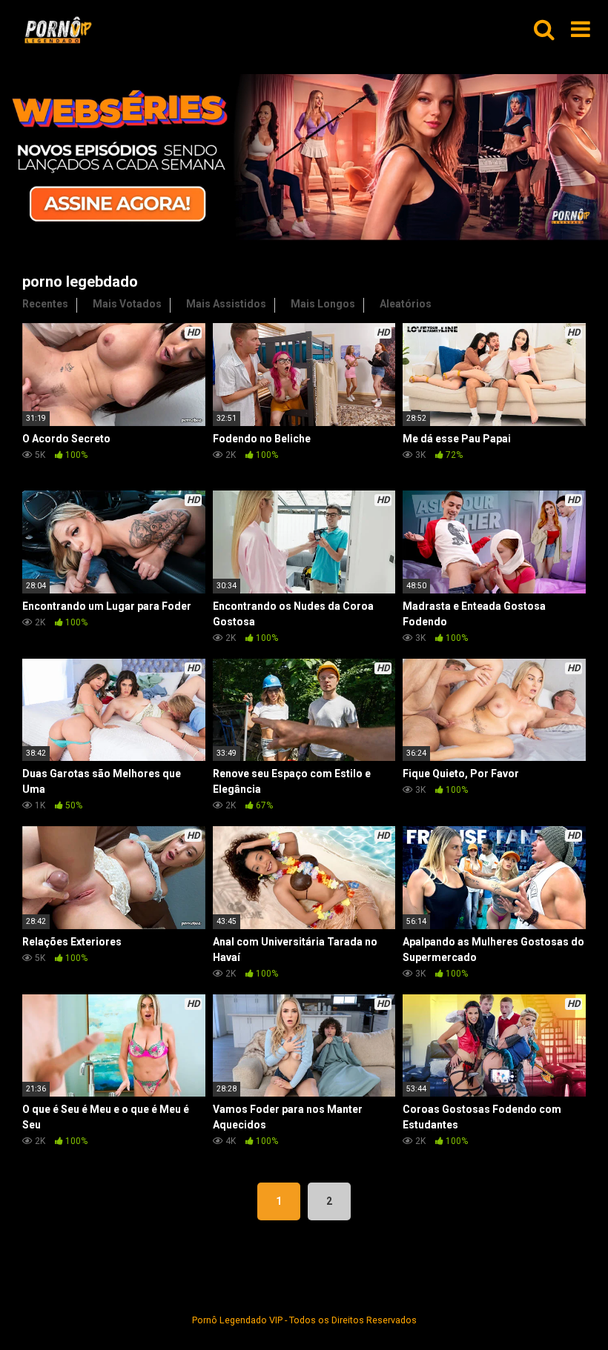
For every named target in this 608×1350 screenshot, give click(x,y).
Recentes (45, 304)
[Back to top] (558, 1305)
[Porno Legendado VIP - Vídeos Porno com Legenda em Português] (57, 30)
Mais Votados (127, 304)
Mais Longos (323, 304)
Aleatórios (406, 304)
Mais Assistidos (226, 304)
